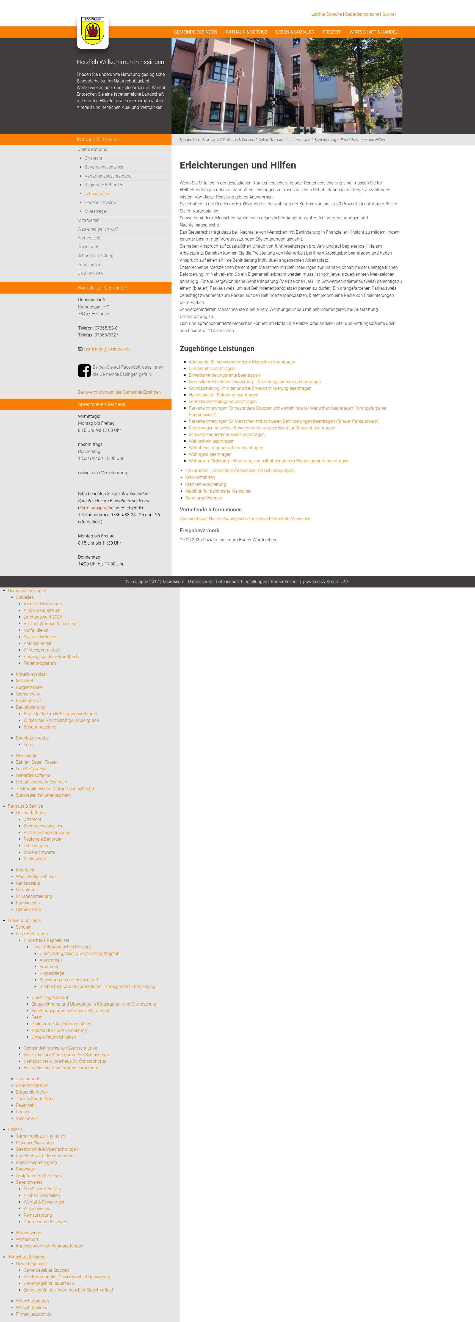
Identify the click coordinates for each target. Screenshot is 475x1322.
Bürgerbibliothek (32, 1092)
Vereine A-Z (27, 1118)
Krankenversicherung (205, 484)
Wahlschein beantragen (211, 441)
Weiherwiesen (37, 1208)
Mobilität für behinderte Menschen (218, 491)
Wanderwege (28, 1232)
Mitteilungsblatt (31, 674)
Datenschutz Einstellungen (241, 581)
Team (37, 1017)
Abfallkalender (37, 643)
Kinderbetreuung (32, 933)
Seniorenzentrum (32, 1085)
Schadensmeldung (96, 255)
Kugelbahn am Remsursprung (45, 1155)
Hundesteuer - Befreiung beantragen (223, 395)
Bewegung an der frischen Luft (69, 979)
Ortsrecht (93, 158)
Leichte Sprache (326, 14)
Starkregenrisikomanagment (43, 795)
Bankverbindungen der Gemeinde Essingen (119, 392)
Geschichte (26, 755)
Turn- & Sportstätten (35, 1098)
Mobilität (24, 680)
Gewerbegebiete (31, 1263)
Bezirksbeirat (28, 700)
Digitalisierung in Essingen (41, 782)
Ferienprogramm (40, 663)
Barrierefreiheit (285, 581)
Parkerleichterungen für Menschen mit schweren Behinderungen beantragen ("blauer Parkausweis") (284, 421)
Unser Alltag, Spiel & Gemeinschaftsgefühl (80, 953)
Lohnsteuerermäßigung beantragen (223, 401)
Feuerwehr (26, 1105)
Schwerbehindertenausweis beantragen (227, 434)
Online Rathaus (92, 149)
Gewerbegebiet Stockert (46, 1270)
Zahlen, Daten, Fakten (37, 762)
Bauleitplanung (30, 707)
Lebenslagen (97, 193)
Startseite (210, 139)
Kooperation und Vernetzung (59, 1030)
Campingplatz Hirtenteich (40, 1136)
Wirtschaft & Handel (374, 32)
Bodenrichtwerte (100, 202)
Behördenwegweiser (104, 167)
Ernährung (50, 966)
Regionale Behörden (104, 184)
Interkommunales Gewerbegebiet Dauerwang (67, 1276)
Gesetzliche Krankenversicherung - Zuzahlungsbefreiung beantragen (255, 381)
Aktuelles (25, 597)
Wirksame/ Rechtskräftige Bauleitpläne (61, 720)
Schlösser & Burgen (42, 1188)
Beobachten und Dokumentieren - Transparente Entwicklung (97, 986)
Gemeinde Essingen (195, 32)
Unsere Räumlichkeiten (54, 1037)
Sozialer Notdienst (41, 636)
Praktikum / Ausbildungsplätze (61, 1023)
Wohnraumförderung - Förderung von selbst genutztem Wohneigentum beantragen (269, 460)
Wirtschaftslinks (31, 1307)
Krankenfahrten (200, 477)
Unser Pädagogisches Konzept (61, 947)
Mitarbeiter (88, 220)
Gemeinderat (28, 694)
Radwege (25, 1169)
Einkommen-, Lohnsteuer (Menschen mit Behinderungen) (240, 470)
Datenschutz (200, 581)
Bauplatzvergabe (32, 738)
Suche (388, 14)
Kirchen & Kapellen (42, 1195)
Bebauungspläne (40, 727)
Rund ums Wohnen (203, 498)
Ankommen (51, 960)
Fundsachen (89, 264)
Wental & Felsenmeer (44, 1202)
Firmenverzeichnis (33, 1314)
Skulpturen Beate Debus (39, 1175)
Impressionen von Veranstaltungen (49, 1246)
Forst (29, 744)
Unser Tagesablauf (50, 997)
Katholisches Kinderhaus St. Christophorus (65, 1061)
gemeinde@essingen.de (107, 349)
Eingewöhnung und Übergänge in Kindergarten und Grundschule (94, 1004)
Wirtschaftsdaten (32, 1301)
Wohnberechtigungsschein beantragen (226, 447)
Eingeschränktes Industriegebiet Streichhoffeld (68, 1290)
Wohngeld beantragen (210, 454)
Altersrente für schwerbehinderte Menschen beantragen (242, 362)
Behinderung (325, 139)
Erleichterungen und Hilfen (363, 139)
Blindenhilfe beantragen (212, 368)
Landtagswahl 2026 (43, 617)
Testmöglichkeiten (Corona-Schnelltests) (55, 788)
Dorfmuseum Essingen (45, 1221)
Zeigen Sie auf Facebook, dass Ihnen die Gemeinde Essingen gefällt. (128, 371)
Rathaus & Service (246, 32)
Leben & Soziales (295, 32)
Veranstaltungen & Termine (50, 623)
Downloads (88, 246)
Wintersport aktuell (42, 650)
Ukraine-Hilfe (90, 273)
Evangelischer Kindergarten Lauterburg (61, 1067)
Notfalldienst (36, 630)
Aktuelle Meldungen (43, 603)
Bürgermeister (29, 687)
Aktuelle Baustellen (42, 610)
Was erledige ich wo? (98, 229)
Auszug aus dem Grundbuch (51, 656)
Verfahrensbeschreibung (108, 176)
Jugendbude (28, 1078)
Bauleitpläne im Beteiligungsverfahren (60, 713)
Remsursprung (38, 1215)
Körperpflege (52, 973)
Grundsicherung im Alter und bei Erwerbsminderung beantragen (250, 388)
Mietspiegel (96, 211)
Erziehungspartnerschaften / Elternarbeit (70, 1010)
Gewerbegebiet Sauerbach (49, 1283)
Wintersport (27, 1239)
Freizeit (332, 32)
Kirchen (23, 1111)
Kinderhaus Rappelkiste (46, 940)
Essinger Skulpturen (35, 1142)
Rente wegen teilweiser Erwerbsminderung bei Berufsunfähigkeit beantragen (262, 427)
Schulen (23, 927)
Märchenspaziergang (36, 1162)
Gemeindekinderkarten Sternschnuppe (60, 1048)
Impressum (173, 581)
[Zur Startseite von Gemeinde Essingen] (92, 36)
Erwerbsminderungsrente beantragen (224, 375)
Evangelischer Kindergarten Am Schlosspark (66, 1054)
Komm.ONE (338, 581)
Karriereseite (89, 238)
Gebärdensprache (362, 14)
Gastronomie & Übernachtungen (47, 1149)
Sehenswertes (29, 1182)
